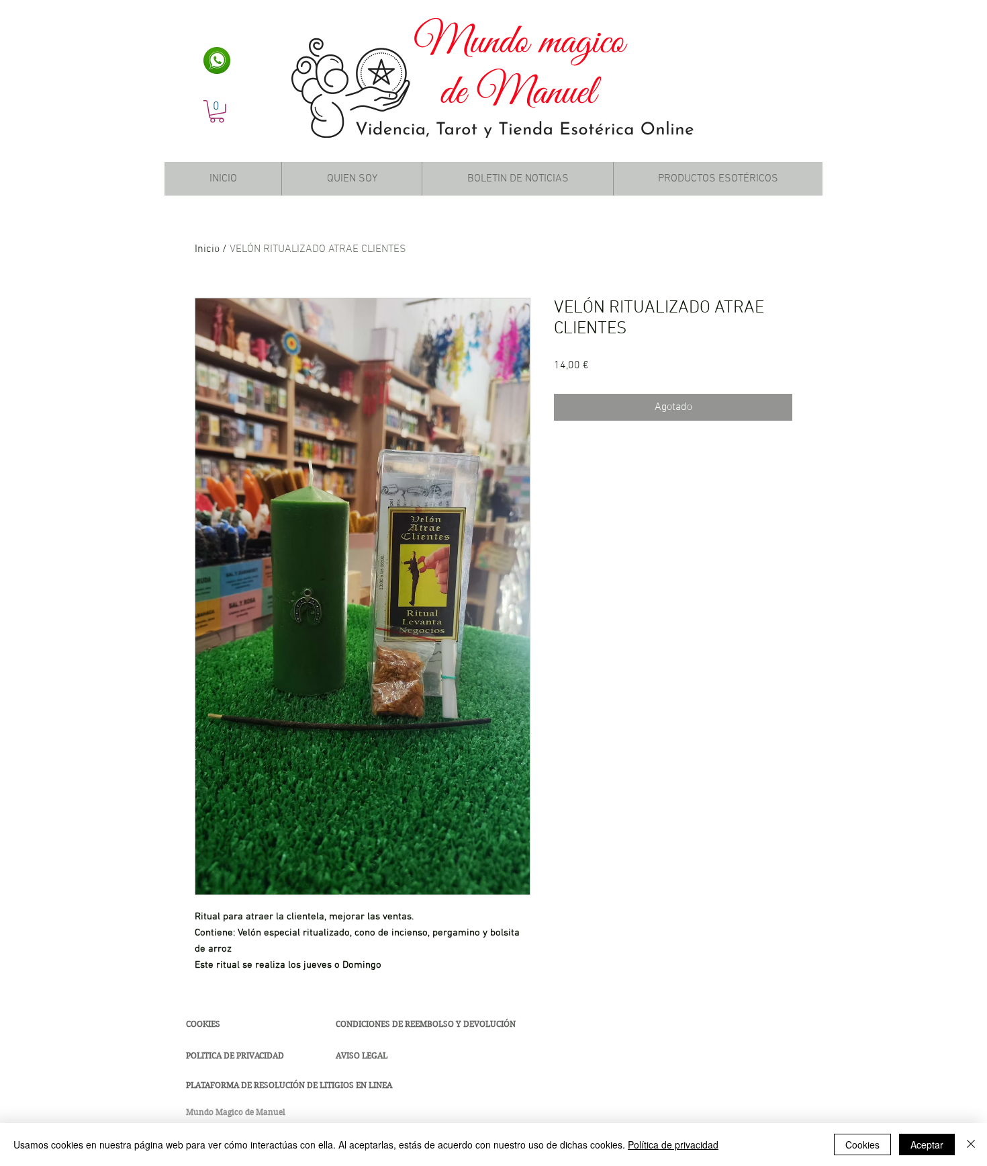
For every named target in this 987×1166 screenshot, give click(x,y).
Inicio (207, 249)
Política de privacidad (673, 1144)
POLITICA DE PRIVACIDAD (235, 1055)
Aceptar (926, 1144)
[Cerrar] (971, 1144)
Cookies (862, 1144)
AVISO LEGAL (361, 1055)
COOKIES (203, 1024)
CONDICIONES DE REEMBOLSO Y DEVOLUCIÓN (426, 1024)
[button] (216, 111)
